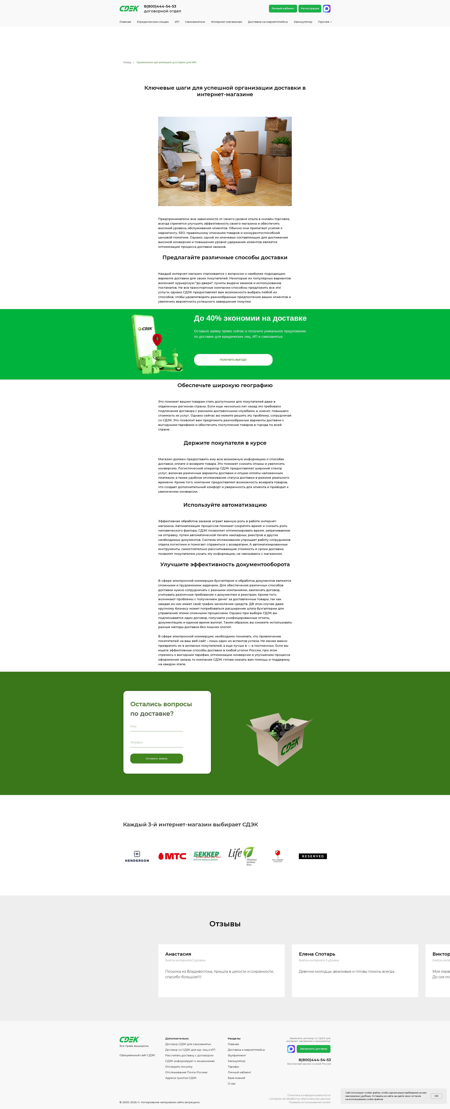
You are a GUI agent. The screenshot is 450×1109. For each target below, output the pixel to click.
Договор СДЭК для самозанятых (188, 1044)
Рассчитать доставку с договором (189, 1055)
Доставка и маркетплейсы (246, 1049)
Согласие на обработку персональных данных (299, 1098)
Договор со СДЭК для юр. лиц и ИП (190, 1049)
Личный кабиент (239, 1072)
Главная (125, 21)
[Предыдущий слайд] (8, 856)
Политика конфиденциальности (308, 1095)
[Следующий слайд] (442, 856)
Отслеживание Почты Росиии (186, 1072)
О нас (232, 1083)
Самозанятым (195, 21)
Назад (127, 62)
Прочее (323, 21)
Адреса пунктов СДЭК (181, 1078)
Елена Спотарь (317, 954)
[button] (233, 360)
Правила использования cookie (309, 1102)
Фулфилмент (237, 1055)
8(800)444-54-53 (160, 6)
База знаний (236, 1078)
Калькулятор (303, 21)
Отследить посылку (178, 1066)
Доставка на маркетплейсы (268, 21)
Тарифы (233, 1066)
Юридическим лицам (153, 21)
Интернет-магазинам (226, 21)
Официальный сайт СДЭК (137, 1055)
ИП (177, 21)
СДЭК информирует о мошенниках (190, 1061)
